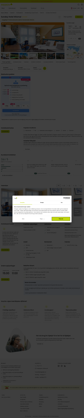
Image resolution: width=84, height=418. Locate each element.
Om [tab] (61, 202)
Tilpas (41, 218)
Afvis (23, 218)
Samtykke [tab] (22, 202)
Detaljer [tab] (42, 202)
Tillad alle (61, 218)
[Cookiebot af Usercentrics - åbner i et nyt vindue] (64, 198)
